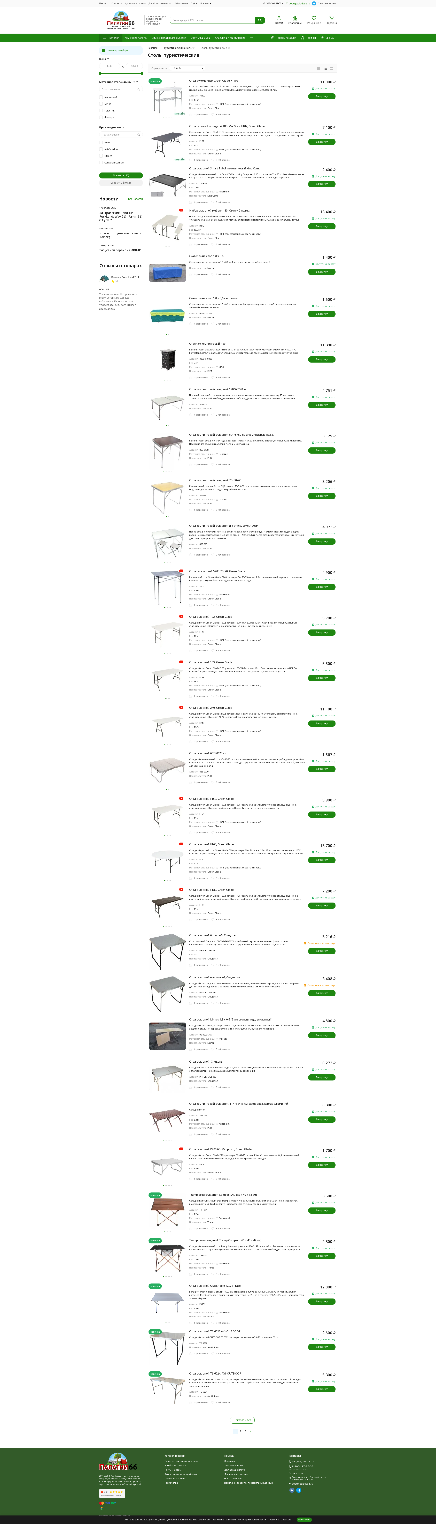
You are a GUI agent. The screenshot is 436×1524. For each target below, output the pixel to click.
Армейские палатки (136, 37)
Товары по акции (233, 1465)
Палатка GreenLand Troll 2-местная (131, 277)
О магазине (230, 1460)
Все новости (135, 198)
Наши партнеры (233, 1478)
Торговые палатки (175, 1478)
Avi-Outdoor (111, 149)
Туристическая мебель (178, 47)
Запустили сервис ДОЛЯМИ (120, 250)
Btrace (108, 155)
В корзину (322, 96)
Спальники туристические (230, 37)
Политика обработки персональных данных (248, 1482)
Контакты (117, 3)
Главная (153, 47)
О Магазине (181, 3)
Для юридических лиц (236, 1474)
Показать (118, 175)
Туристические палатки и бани (181, 1460)
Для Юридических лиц (160, 3)
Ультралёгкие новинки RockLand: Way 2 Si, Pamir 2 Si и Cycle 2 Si (120, 216)
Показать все (242, 1420)
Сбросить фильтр (121, 182)
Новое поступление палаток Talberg (120, 235)
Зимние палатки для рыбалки (169, 37)
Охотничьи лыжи (201, 37)
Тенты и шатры (173, 1469)
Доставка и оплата (135, 3)
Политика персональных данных (114, 1515)
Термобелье (171, 1482)
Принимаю (304, 1519)
